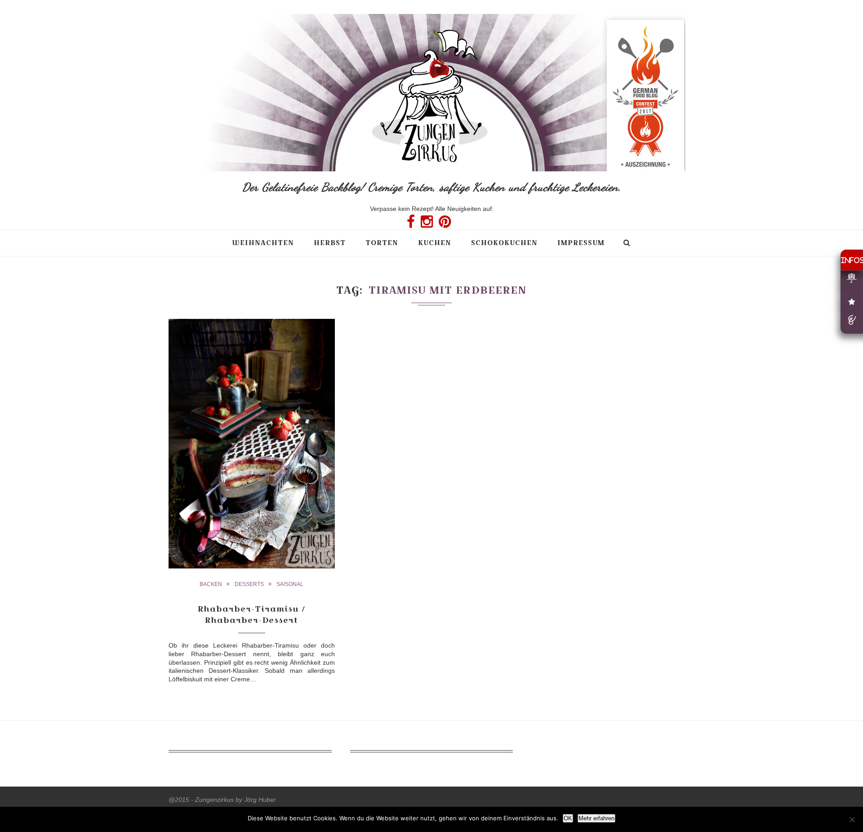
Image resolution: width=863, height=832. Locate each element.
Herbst (330, 242)
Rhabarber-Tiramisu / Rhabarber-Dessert (251, 614)
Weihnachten (263, 242)
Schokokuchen (504, 242)
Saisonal (289, 584)
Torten (381, 242)
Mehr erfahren (596, 818)
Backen (211, 584)
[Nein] (851, 819)
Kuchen (434, 242)
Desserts (249, 584)
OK (568, 818)
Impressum (581, 242)
